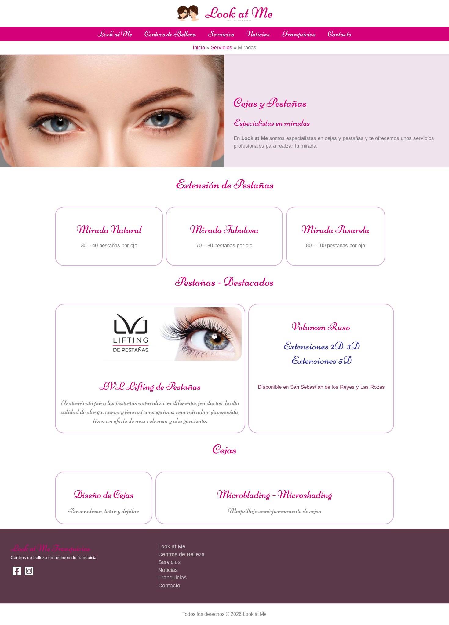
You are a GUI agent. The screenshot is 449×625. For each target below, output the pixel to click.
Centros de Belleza (170, 34)
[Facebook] (17, 571)
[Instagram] (29, 571)
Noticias (258, 34)
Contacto (340, 34)
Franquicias (299, 34)
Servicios (221, 34)
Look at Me (115, 34)
